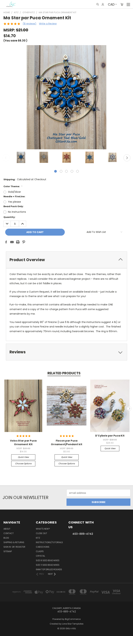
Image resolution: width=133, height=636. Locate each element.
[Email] (12, 242)
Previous (6, 157)
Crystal (40, 555)
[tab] (66, 259)
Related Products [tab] (64, 373)
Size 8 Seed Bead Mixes (47, 560)
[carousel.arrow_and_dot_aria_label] (61, 171)
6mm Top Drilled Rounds (49, 569)
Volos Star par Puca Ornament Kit (23, 442)
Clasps (40, 551)
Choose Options (23, 463)
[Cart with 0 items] (122, 4)
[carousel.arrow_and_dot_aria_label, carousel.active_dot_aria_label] (55, 171)
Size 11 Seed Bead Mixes (47, 564)
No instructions (17, 212)
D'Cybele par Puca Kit (110, 435)
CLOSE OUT (41, 533)
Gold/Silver (14, 192)
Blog (6, 537)
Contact (8, 533)
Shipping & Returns (13, 542)
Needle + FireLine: (14, 196)
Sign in (7, 546)
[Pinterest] (23, 242)
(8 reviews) (29, 23)
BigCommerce (73, 619)
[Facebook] (6, 242)
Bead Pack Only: (13, 206)
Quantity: (9, 217)
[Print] (18, 242)
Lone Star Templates (72, 623)
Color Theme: (12, 186)
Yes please (14, 201)
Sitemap (7, 551)
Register (20, 546)
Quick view (23, 457)
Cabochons (42, 546)
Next (126, 157)
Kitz (38, 537)
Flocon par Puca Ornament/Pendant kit (66, 442)
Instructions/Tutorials (49, 542)
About (6, 528)
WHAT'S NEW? (43, 528)
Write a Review (48, 23)
